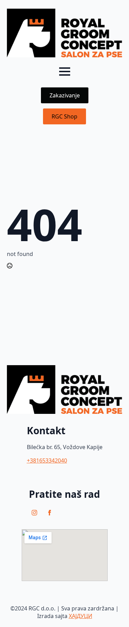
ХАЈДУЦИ (80, 616)
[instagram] (34, 512)
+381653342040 (47, 460)
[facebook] (49, 512)
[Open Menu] (64, 71)
